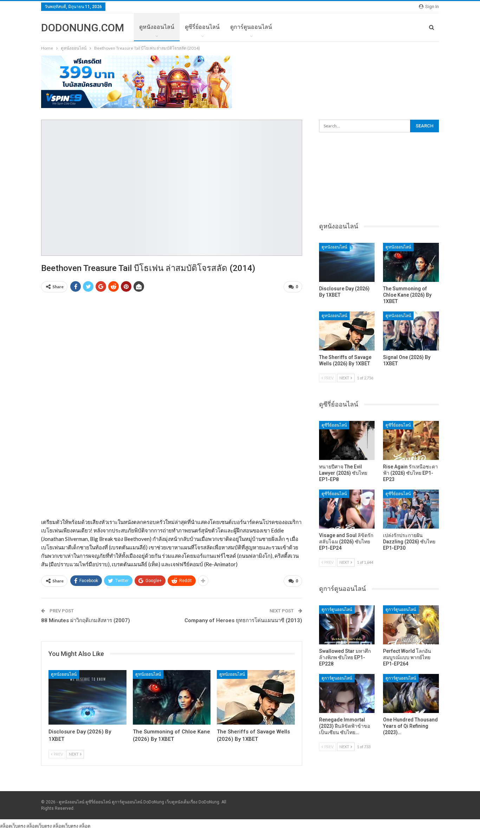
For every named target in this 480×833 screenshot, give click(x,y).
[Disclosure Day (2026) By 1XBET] (87, 697)
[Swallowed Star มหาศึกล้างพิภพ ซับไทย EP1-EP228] (347, 624)
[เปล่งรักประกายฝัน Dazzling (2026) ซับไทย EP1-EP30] (411, 509)
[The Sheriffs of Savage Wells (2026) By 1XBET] (256, 697)
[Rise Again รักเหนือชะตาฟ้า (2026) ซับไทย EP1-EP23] (411, 440)
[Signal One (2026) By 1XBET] (411, 331)
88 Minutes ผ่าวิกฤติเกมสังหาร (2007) (85, 620)
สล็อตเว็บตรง (12, 826)
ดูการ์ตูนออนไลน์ (251, 27)
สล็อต (84, 826)
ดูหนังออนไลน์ (156, 27)
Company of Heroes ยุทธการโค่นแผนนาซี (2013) (243, 620)
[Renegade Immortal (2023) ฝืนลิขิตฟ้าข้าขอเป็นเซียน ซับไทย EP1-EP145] (347, 693)
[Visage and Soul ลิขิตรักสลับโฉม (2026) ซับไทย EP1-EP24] (347, 509)
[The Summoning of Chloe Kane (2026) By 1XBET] (172, 697)
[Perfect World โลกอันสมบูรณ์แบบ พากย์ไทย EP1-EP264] (411, 624)
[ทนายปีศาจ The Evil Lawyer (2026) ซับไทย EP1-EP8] (347, 440)
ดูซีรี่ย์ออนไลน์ (202, 27)
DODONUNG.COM (82, 27)
